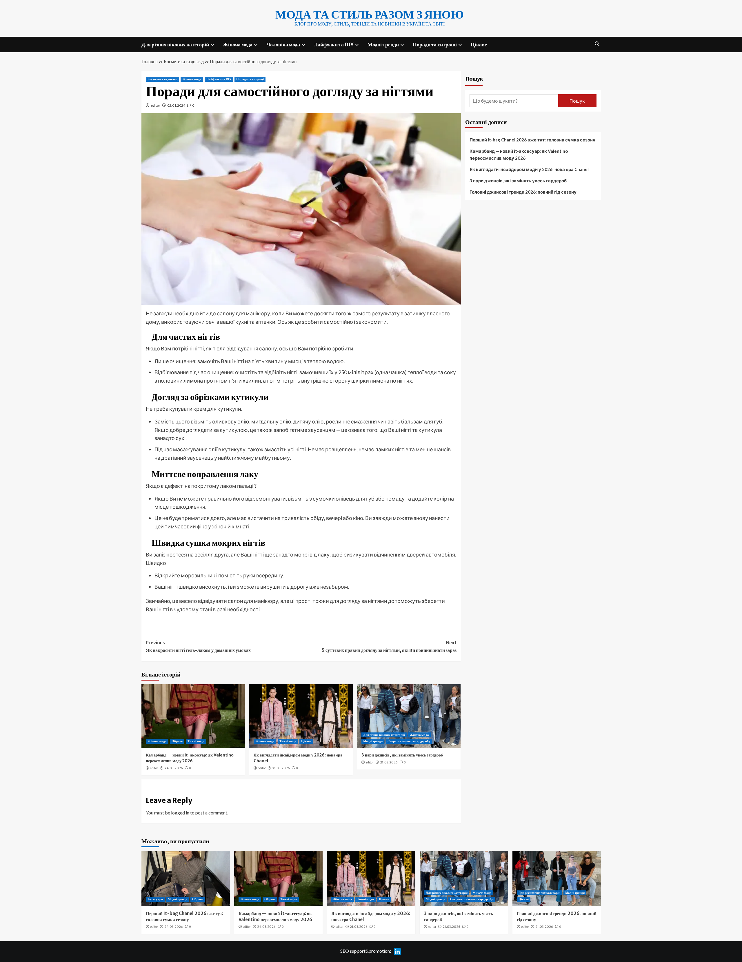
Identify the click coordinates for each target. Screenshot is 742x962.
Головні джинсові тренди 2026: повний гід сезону (523, 191)
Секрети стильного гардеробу (409, 741)
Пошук (474, 78)
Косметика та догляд (184, 61)
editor (155, 105)
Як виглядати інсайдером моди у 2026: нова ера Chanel (529, 169)
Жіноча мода (237, 44)
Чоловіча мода (283, 44)
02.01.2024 (176, 105)
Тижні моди (196, 741)
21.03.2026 (281, 768)
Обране (177, 741)
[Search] (597, 44)
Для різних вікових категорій (175, 44)
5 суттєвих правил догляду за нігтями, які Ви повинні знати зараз (389, 646)
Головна (149, 61)
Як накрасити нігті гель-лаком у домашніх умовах (198, 646)
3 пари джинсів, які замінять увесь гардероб (402, 755)
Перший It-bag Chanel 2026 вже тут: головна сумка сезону (532, 139)
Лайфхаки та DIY (334, 44)
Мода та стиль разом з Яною (369, 14)
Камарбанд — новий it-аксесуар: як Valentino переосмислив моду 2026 (190, 757)
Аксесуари (155, 899)
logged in (180, 812)
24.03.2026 (173, 768)
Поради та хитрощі (435, 44)
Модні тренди (383, 44)
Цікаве (479, 44)
